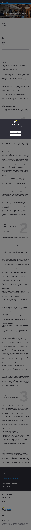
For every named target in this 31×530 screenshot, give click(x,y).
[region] (15, 129)
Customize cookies (15, 137)
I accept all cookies (15, 132)
